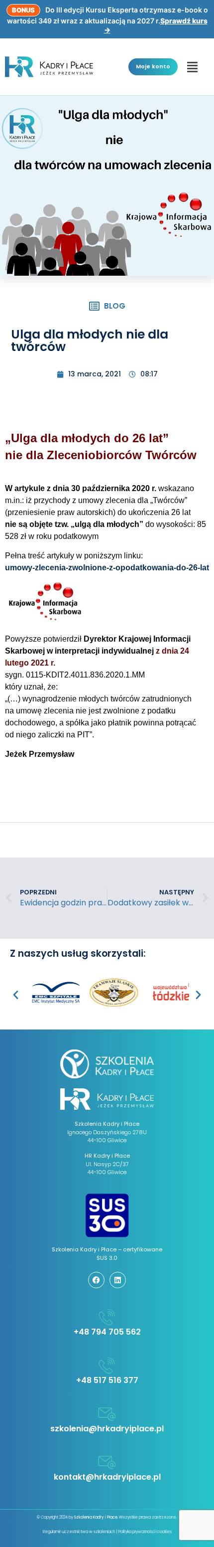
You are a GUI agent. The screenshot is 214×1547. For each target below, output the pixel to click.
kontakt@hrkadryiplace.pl (107, 1477)
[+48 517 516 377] (107, 1366)
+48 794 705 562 (107, 1332)
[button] (192, 66)
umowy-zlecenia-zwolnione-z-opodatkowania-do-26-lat (107, 567)
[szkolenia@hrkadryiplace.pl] (107, 1414)
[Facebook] (96, 1280)
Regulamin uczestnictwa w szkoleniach (79, 1532)
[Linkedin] (117, 1280)
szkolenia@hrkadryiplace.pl (107, 1428)
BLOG (114, 306)
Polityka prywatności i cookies (145, 1532)
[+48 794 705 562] (107, 1317)
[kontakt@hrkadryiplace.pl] (107, 1462)
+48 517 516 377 (107, 1380)
